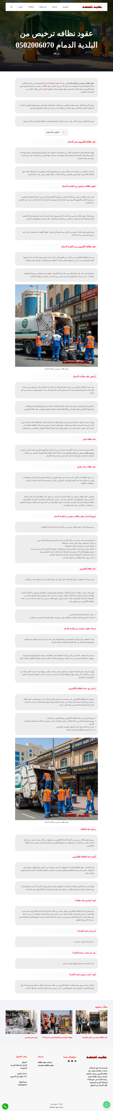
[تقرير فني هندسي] (21, 1022)
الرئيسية (65, 7)
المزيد (20, 7)
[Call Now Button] (5, 1106)
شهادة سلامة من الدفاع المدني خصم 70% (57, 1037)
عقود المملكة (54, 83)
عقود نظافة (56, 53)
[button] (106, 1104)
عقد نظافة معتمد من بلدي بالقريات (94, 1037)
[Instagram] (69, 1061)
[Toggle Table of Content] (63, 132)
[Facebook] (75, 1061)
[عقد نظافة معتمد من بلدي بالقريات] (91, 1022)
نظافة (45, 86)
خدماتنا (54, 7)
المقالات (31, 7)
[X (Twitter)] (72, 1061)
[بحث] (11, 7)
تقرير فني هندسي (31, 1037)
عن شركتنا (43, 7)
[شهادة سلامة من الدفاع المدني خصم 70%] (56, 1022)
